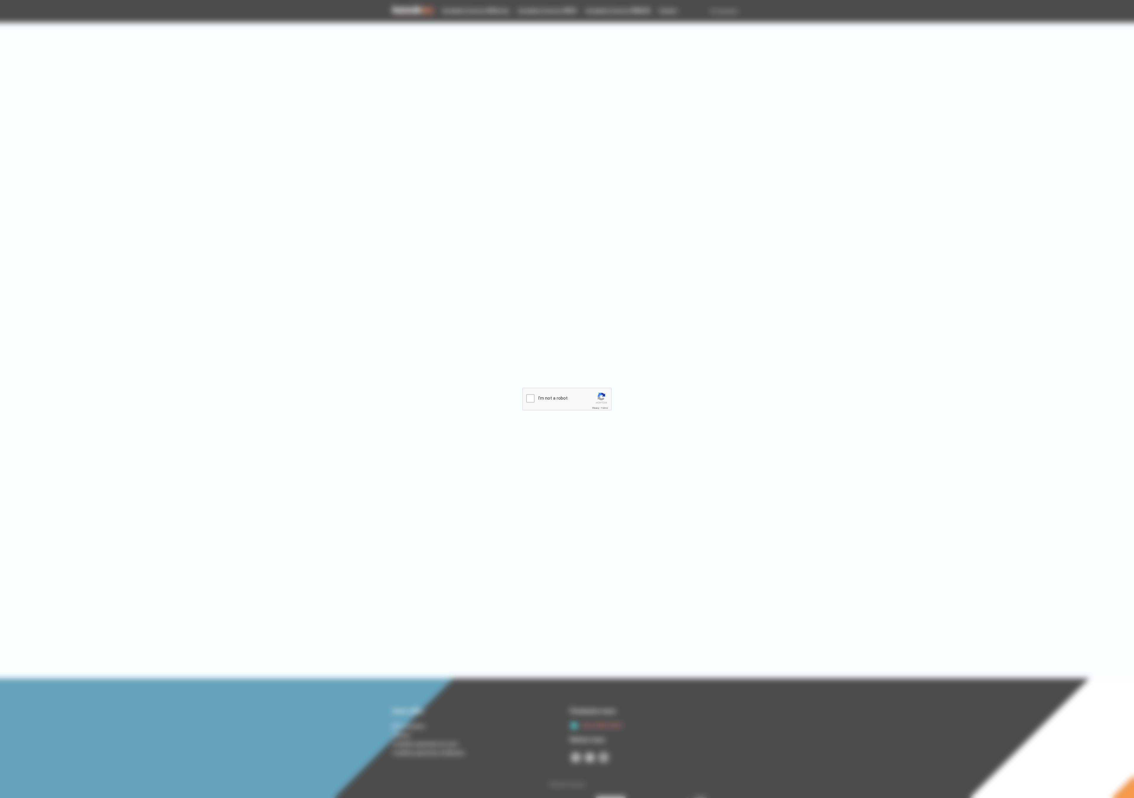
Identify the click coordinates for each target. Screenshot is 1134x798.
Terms (604, 408)
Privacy (595, 408)
